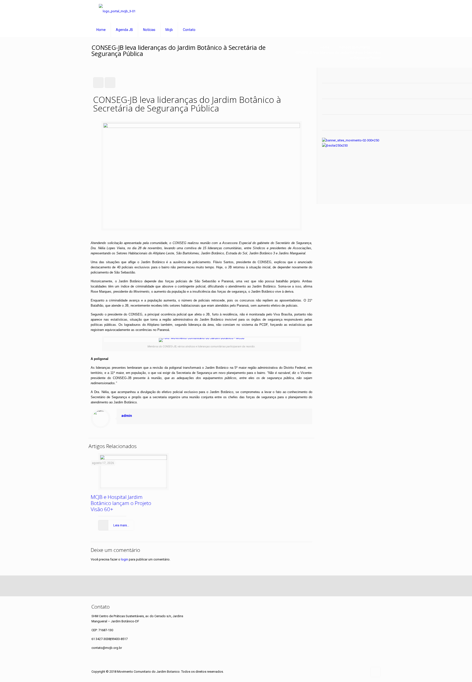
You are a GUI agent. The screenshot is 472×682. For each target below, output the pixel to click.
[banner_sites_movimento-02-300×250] (350, 140)
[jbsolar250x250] (335, 145)
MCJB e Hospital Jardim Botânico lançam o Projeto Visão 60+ (121, 503)
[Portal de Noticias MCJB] (117, 11)
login (124, 559)
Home (325, 47)
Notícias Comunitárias (354, 47)
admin (126, 415)
